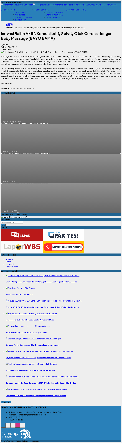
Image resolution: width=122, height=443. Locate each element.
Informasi (10, 264)
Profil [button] (12, 9)
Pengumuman (12, 266)
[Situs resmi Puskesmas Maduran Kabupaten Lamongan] (3, 426)
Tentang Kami (21, 12)
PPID (84, 9)
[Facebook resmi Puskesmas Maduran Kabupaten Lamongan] (12, 426)
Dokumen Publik (73, 9)
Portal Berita (6, 402)
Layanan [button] (45, 9)
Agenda (9, 26)
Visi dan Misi (20, 14)
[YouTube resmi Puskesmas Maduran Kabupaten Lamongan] (22, 426)
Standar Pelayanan (54, 14)
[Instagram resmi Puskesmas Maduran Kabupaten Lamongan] (17, 426)
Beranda (5, 9)
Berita (8, 261)
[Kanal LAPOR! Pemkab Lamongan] (8, 426)
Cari (3, 225)
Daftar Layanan (53, 17)
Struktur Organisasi (23, 17)
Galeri (36, 9)
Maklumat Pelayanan (55, 12)
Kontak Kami (20, 19)
